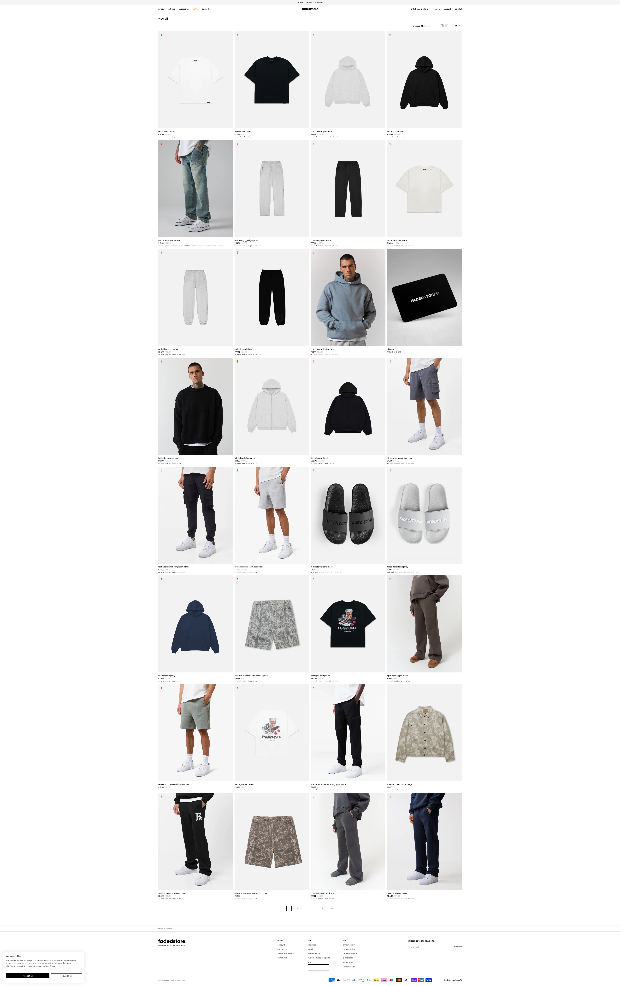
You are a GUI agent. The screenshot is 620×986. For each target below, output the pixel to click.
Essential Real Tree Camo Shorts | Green (251, 675)
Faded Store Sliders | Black (322, 567)
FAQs (309, 962)
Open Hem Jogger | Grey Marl (246, 240)
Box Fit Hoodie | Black (396, 131)
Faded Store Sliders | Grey (397, 567)
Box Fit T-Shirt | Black (243, 131)
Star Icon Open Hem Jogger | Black (172, 893)
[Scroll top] (615, 981)
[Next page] (331, 908)
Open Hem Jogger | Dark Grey (323, 893)
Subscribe (458, 946)
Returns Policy (349, 949)
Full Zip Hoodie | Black (319, 458)
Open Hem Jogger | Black (321, 240)
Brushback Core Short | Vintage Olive (173, 784)
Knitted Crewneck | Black (169, 458)
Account (281, 945)
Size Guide (312, 945)
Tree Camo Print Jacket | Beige (399, 784)
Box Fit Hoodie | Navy (166, 675)
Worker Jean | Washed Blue (169, 240)
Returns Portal (314, 953)
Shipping (311, 949)
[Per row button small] (447, 26)
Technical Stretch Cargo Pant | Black (173, 567)
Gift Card (390, 349)
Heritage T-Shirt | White (244, 784)
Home (160, 929)
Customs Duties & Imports (319, 958)
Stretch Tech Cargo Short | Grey (400, 458)
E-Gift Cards (348, 958)
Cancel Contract (318, 967)
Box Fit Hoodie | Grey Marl (321, 131)
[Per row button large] (442, 26)
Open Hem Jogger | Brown (397, 675)
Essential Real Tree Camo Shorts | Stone (251, 893)
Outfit (428, 26)
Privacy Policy (349, 945)
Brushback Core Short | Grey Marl (248, 567)
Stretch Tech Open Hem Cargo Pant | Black (328, 784)
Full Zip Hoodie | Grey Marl (245, 458)
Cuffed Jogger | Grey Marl (168, 349)
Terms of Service (350, 953)
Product (416, 26)
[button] (419, 9)
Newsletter (282, 958)
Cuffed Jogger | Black (243, 349)
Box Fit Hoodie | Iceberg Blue (322, 349)
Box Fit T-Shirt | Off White (397, 240)
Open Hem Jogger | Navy (397, 893)
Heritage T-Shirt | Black (320, 675)
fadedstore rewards (286, 953)
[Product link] (195, 85)
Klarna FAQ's (348, 962)
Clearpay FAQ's (349, 966)
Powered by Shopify (177, 980)
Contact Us (282, 949)
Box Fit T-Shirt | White (166, 131)
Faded (166, 980)
